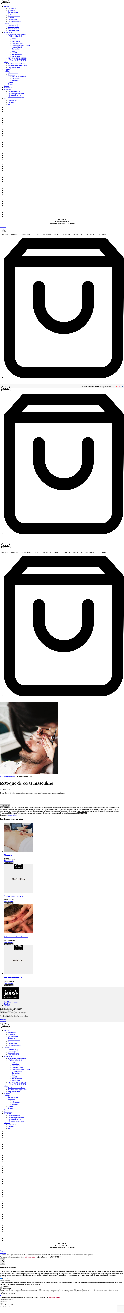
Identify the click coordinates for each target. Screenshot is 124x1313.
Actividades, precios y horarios (17, 34)
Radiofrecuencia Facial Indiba (16, 64)
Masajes (6, 23)
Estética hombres (9, 777)
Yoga (13, 51)
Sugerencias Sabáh (13, 30)
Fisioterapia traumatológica (16, 93)
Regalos (10, 84)
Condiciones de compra (11, 1002)
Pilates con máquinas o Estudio (21, 45)
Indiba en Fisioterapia (14, 67)
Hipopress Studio (17, 54)
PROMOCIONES (77, 234)
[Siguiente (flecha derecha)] (2, 1303)
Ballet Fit (14, 53)
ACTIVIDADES (8, 32)
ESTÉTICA (4, 234)
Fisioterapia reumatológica (16, 97)
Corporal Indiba (12, 14)
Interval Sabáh (16, 56)
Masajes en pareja (13, 25)
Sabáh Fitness (16, 41)
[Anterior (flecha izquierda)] (1, 1303)
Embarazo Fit (16, 78)
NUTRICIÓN (8, 69)
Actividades (11, 75)
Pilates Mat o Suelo (17, 43)
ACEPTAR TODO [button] (55, 1257)
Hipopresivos (16, 49)
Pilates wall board (17, 47)
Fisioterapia (7, 89)
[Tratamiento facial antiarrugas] (18, 933)
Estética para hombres (14, 21)
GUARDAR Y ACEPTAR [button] (7, 1294)
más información (30, 1257)
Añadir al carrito (5, 805)
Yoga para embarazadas (19, 77)
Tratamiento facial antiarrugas (16, 937)
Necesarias (5, 1279)
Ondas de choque (13, 19)
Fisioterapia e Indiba (14, 91)
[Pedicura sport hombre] (18, 974)
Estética (6, 6)
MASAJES (14, 234)
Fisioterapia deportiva (14, 95)
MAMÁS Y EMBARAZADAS (17, 60)
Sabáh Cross (15, 40)
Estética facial (12, 8)
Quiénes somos (12, 100)
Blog (9, 104)
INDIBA (37, 234)
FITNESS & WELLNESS (15, 36)
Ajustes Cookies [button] (42, 1257)
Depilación (11, 18)
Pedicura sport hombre (13, 977)
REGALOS (66, 234)
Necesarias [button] (3, 1277)
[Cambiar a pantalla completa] (2, 1301)
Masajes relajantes (13, 29)
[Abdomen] (18, 851)
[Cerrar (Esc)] (6, 1301)
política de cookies (54, 1297)
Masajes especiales (13, 27)
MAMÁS (56, 234)
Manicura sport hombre (13, 896)
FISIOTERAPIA (89, 234)
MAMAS (6, 71)
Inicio (1, 777)
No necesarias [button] (4, 1286)
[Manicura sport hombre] (18, 892)
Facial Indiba (11, 10)
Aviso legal (7, 1004)
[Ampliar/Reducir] (1, 1301)
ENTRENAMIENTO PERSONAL (18, 58)
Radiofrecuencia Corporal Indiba (17, 65)
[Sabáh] (5, 3)
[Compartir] (4, 1301)
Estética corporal (13, 12)
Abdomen (8, 855)
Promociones (8, 88)
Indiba (6, 62)
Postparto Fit (15, 80)
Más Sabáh (7, 99)
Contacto (11, 102)
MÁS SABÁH (102, 234)
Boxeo (14, 38)
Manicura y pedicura (14, 16)
